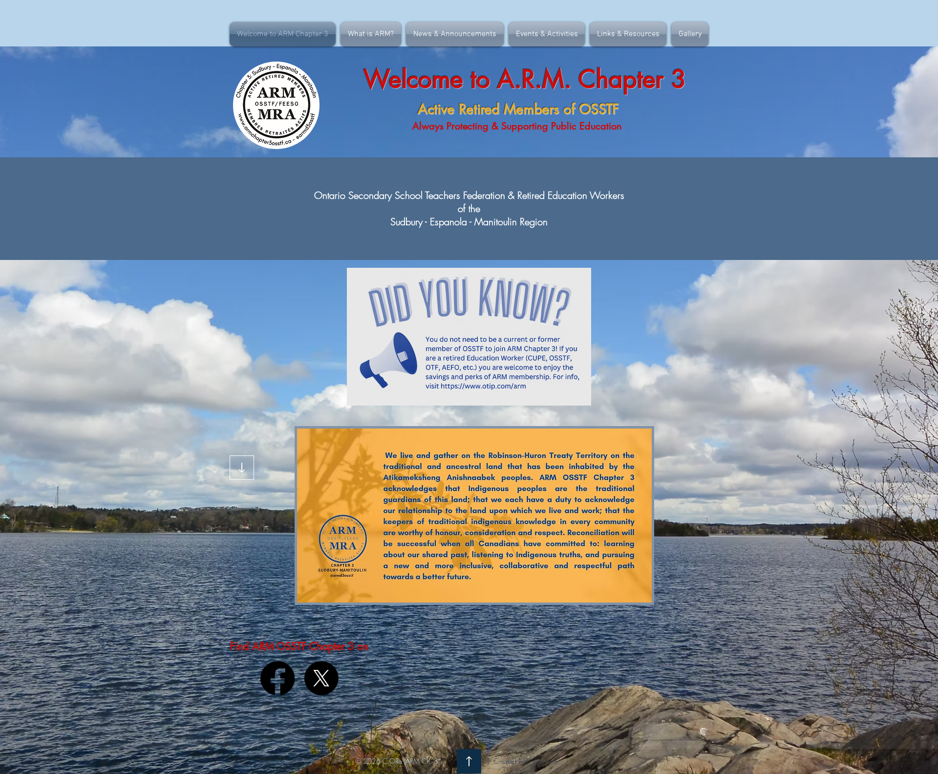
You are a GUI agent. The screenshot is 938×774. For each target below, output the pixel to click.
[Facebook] (277, 678)
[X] (321, 678)
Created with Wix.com (525, 761)
